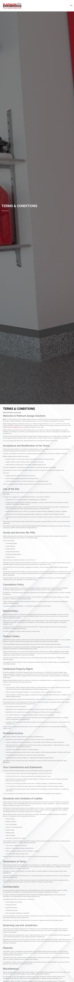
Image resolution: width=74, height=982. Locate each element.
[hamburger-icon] (71, 5)
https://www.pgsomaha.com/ (15, 427)
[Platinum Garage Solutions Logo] (15, 6)
